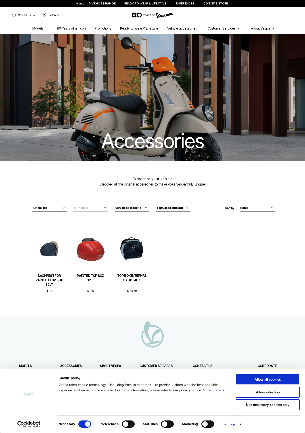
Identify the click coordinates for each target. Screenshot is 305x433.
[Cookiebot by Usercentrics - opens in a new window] (28, 424)
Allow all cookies (268, 379)
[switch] (128, 424)
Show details (214, 390)
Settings (229, 424)
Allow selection (268, 392)
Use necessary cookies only (267, 405)
